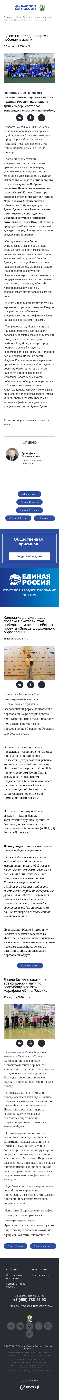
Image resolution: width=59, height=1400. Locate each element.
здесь (7, 424)
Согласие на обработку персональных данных (29, 1370)
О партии (11, 1269)
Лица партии (39, 1269)
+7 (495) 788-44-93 (29, 1299)
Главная (8, 17)
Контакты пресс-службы (16, 1285)
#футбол (44, 518)
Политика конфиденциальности (29, 1362)
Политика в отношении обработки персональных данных (29, 1366)
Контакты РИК (40, 1275)
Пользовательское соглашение (29, 1359)
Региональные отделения (14, 1277)
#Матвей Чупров (29, 510)
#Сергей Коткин (18, 518)
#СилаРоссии (15, 1246)
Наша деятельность (27, 17)
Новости (46, 17)
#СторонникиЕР (30, 965)
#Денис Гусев (29, 494)
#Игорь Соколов (29, 502)
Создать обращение (29, 556)
